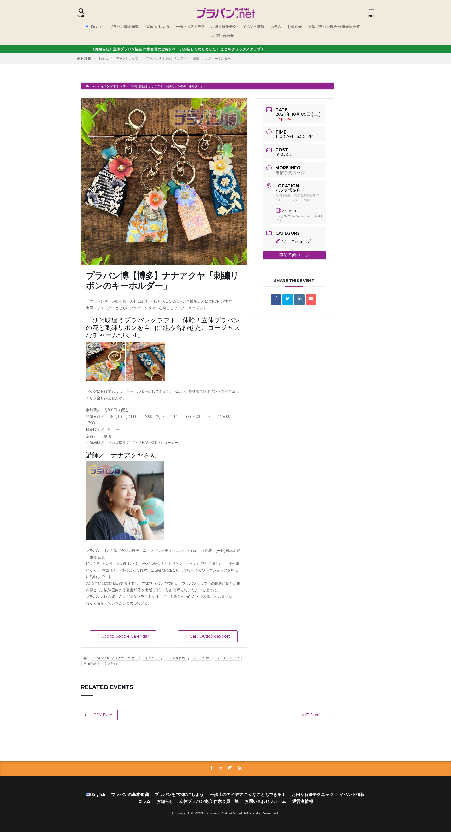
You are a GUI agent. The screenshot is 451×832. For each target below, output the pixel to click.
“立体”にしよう (157, 26)
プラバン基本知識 (124, 26)
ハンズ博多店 (175, 658)
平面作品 (90, 663)
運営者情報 (302, 801)
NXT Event (311, 715)
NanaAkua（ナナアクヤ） (116, 658)
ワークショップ (127, 58)
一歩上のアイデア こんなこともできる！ (248, 794)
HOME (86, 58)
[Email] (311, 299)
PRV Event (103, 715)
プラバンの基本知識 (130, 794)
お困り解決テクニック (313, 794)
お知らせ (294, 26)
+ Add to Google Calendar (123, 636)
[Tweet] (287, 299)
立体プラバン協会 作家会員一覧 (334, 26)
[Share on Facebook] (276, 299)
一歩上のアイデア (190, 26)
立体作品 (110, 663)
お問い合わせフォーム (265, 801)
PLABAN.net (232, 813)
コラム (275, 26)
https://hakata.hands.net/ (299, 217)
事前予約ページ (290, 172)
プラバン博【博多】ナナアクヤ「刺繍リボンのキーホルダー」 (190, 58)
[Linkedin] (299, 299)
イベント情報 (253, 26)
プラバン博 (201, 658)
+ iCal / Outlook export (208, 636)
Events (103, 58)
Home (91, 86)
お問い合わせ (223, 35)
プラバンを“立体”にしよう (179, 794)
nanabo (210, 813)
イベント (151, 658)
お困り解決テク (223, 26)
